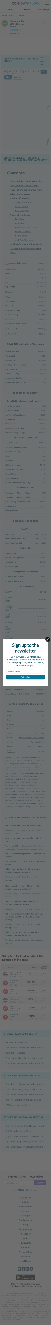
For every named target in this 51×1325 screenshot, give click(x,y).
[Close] (47, 639)
